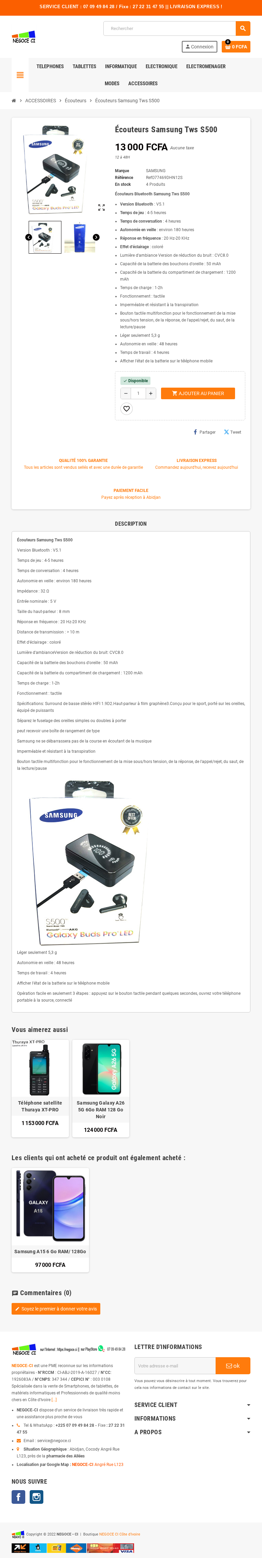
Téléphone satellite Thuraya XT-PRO (40, 1106)
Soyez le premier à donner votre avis (56, 1309)
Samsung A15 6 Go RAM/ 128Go (50, 1251)
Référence (124, 177)
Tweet (235, 432)
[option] (50, 1220)
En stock (123, 184)
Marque (122, 170)
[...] (54, 1399)
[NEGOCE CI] (24, 36)
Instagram (36, 1497)
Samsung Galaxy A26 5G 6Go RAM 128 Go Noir (101, 1109)
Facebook (18, 1497)
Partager (208, 432)
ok (236, 1365)
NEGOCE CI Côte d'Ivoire (119, 1534)
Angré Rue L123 (108, 1464)
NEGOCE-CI (22, 1365)
